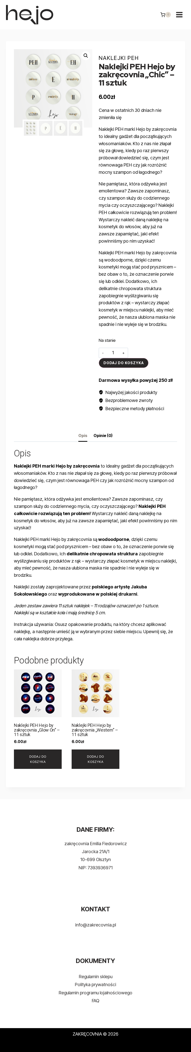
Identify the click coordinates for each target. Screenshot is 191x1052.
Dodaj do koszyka (123, 363)
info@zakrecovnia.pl (95, 924)
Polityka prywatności (95, 984)
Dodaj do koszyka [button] (37, 759)
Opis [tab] (82, 435)
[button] (85, 55)
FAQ (95, 1000)
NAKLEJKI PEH (119, 58)
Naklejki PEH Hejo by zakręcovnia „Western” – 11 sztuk (95, 730)
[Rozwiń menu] (179, 15)
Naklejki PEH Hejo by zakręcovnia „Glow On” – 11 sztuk (37, 730)
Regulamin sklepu (95, 976)
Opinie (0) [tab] (103, 435)
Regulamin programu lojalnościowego (95, 992)
